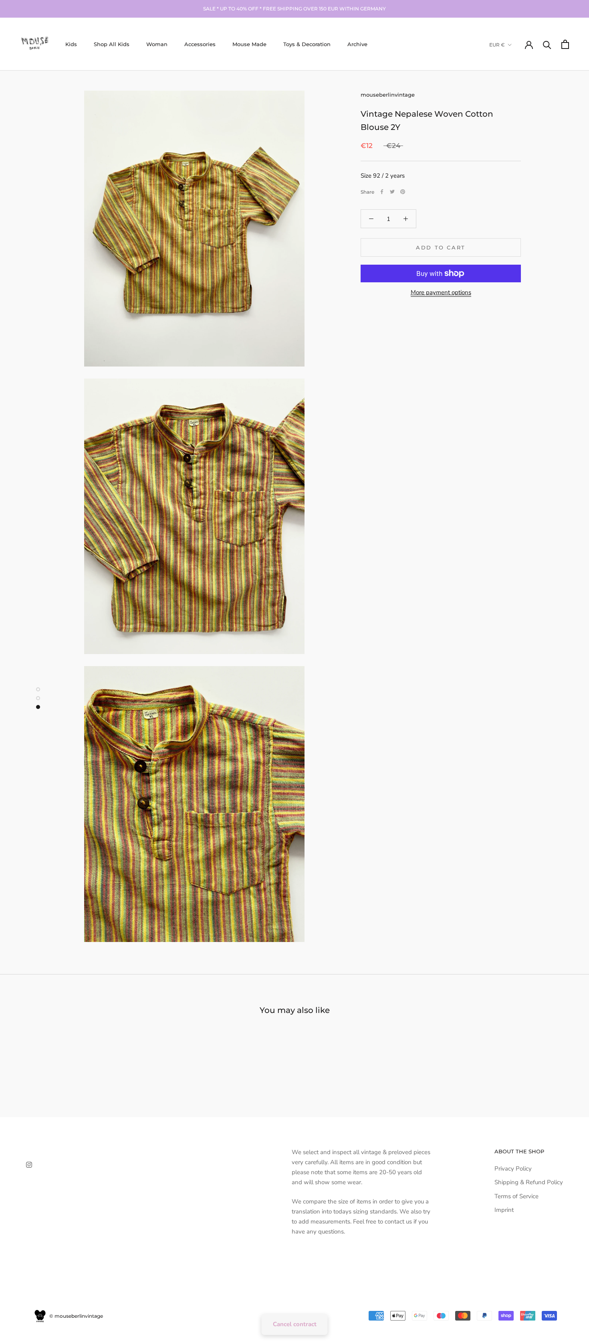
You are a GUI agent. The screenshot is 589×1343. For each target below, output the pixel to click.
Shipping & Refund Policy (528, 1182)
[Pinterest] (402, 191)
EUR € (497, 45)
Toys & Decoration (307, 44)
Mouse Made (249, 44)
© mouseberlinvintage (75, 1316)
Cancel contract (295, 1324)
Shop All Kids (111, 44)
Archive (357, 44)
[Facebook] (381, 191)
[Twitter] (392, 191)
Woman (156, 44)
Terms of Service (516, 1196)
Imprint (504, 1210)
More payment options (441, 292)
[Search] (547, 44)
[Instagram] (29, 1164)
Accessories (200, 44)
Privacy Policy (513, 1169)
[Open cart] (565, 44)
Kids (71, 44)
